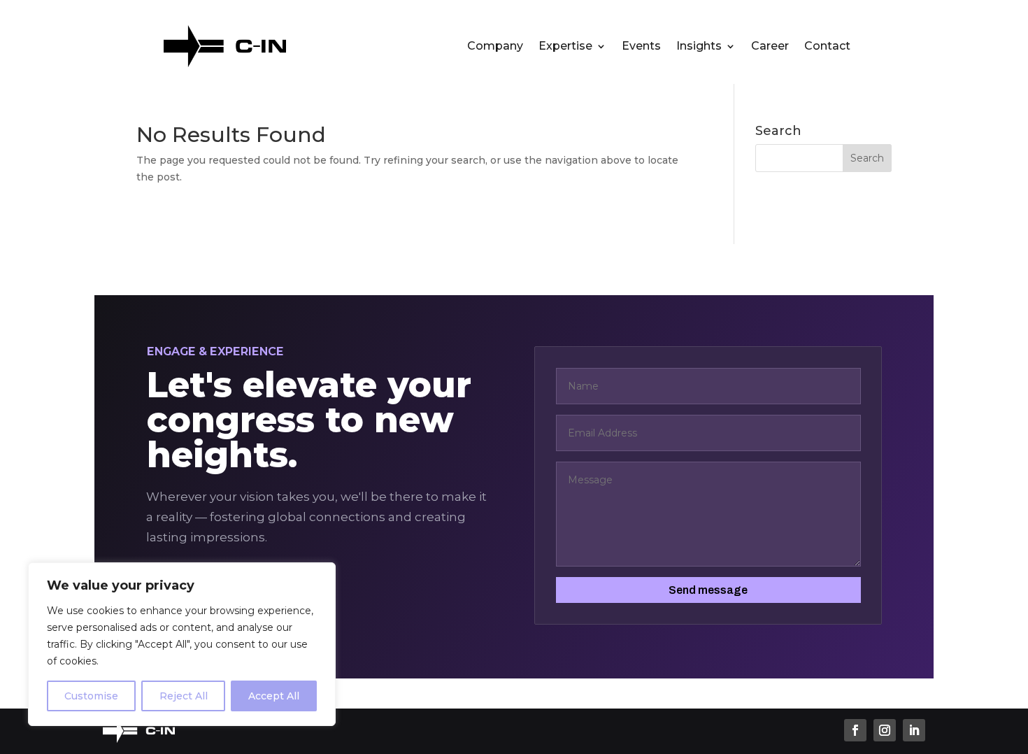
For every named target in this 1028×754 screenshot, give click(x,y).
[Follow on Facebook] (855, 730)
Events (641, 46)
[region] (182, 644)
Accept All (273, 696)
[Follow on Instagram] (884, 730)
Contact (827, 46)
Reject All (183, 696)
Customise (91, 696)
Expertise (565, 46)
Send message (708, 590)
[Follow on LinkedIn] (914, 730)
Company (495, 46)
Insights (699, 46)
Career (770, 46)
